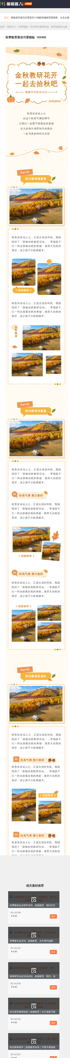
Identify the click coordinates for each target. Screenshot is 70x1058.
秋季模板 (24, 27)
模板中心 (11, 27)
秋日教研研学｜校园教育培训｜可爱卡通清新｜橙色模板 (38, 1047)
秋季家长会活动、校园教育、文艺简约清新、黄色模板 (37, 941)
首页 (2, 27)
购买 (53, 916)
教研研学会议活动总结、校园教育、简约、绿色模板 (36, 976)
